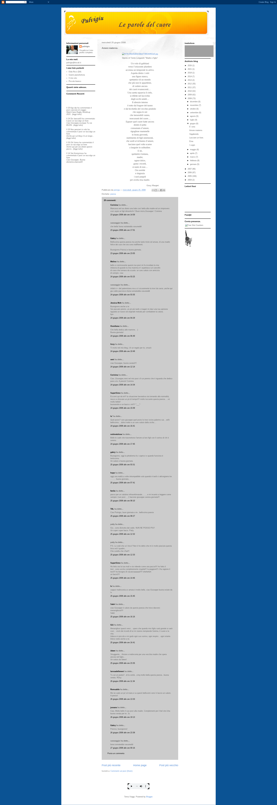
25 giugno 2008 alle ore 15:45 (122, 596)
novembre (194, 105)
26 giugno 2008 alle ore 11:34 (122, 681)
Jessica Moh (115, 303)
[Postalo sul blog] (155, 190)
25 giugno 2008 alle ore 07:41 (122, 483)
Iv (111, 586)
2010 (190, 91)
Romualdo (115, 689)
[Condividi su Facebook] (161, 190)
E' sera (192, 127)
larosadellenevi (117, 671)
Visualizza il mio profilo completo (86, 51)
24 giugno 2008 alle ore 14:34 (122, 385)
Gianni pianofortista (77, 75)
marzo (193, 157)
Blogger (149, 797)
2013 (190, 80)
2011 (190, 87)
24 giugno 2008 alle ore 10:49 (122, 351)
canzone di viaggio (78, 110)
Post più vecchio (168, 765)
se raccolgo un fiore (80, 121)
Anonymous (79, 153)
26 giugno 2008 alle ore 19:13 (122, 717)
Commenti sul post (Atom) (121, 771)
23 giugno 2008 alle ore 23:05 (122, 253)
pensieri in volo (80, 129)
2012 (190, 84)
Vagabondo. (194, 134)
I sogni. (192, 145)
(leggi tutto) (77, 114)
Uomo (76, 142)
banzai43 (77, 119)
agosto (193, 116)
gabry (112, 452)
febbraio (193, 160)
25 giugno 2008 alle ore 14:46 (122, 578)
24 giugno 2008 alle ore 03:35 (122, 295)
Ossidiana (114, 326)
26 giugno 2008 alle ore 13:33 (122, 699)
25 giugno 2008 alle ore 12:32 (122, 534)
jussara (113, 707)
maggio (193, 149)
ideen (112, 651)
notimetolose (116, 434)
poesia (113, 194)
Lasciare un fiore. (196, 138)
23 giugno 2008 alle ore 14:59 (122, 215)
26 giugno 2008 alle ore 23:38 (122, 733)
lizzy (112, 344)
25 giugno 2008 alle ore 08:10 (122, 501)
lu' (111, 416)
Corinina (114, 205)
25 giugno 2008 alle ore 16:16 (122, 617)
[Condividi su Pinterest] (164, 190)
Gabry (113, 238)
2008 (190, 98)
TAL (112, 509)
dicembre (194, 101)
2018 (190, 73)
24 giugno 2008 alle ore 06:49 (122, 336)
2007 (190, 169)
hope (112, 473)
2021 (190, 69)
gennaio (193, 164)
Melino (113, 261)
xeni (112, 359)
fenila (112, 491)
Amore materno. (196, 130)
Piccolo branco (75, 81)
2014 (190, 76)
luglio (192, 120)
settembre (194, 112)
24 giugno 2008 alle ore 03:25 (122, 277)
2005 (190, 176)
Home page (140, 765)
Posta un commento (115, 753)
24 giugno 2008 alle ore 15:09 (122, 408)
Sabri (112, 604)
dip (75, 108)
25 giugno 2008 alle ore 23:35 (122, 663)
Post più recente (111, 765)
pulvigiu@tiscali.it (73, 63)
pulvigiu (86, 46)
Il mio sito (73, 78)
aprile (192, 153)
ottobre (193, 109)
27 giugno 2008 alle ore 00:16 (122, 748)
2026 (190, 65)
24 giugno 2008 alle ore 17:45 (122, 444)
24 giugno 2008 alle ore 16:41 (122, 426)
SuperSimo (115, 393)
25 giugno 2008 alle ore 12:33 (122, 555)
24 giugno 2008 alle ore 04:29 (122, 318)
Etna (191, 141)
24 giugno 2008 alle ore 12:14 (122, 367)
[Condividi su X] (158, 190)
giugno (193, 123)
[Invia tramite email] (153, 190)
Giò (112, 625)
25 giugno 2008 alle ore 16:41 (122, 642)
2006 (190, 172)
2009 (190, 95)
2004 (190, 180)
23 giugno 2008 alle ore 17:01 (122, 230)
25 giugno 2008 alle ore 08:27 (122, 516)
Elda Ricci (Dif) (75, 72)
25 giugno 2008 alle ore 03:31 (122, 465)
